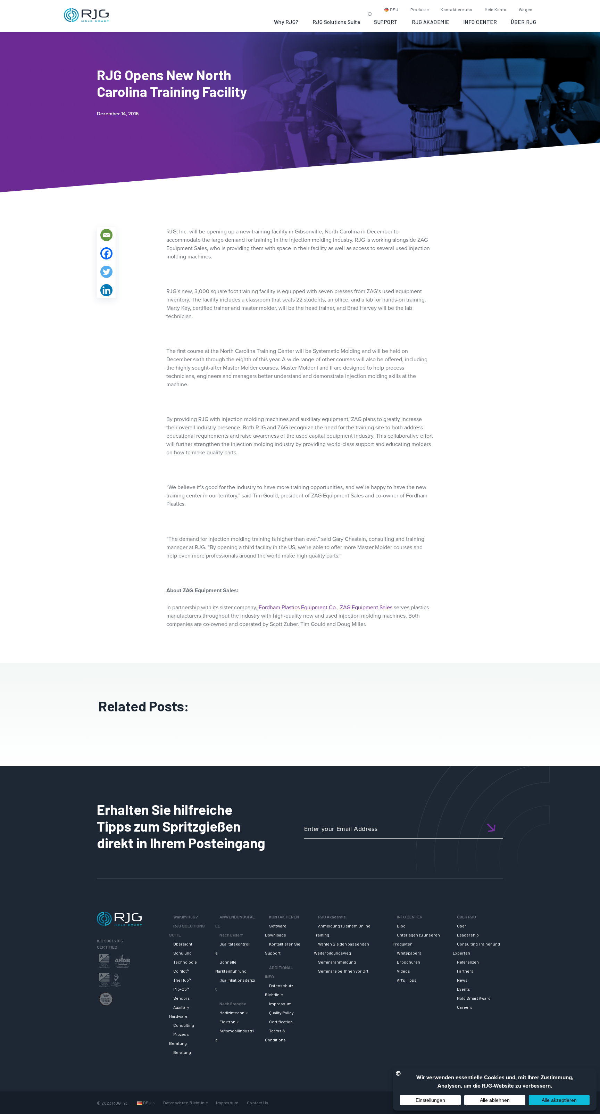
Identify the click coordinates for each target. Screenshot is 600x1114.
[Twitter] (106, 272)
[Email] (106, 235)
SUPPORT (386, 22)
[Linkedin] (106, 290)
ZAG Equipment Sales (366, 607)
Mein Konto (496, 9)
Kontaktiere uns (457, 9)
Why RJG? (286, 22)
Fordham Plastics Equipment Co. (298, 607)
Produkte (419, 9)
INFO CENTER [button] (480, 22)
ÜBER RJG (523, 22)
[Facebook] (106, 253)
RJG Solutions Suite (336, 22)
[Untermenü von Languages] (153, 1102)
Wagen (526, 9)
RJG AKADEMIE (430, 22)
